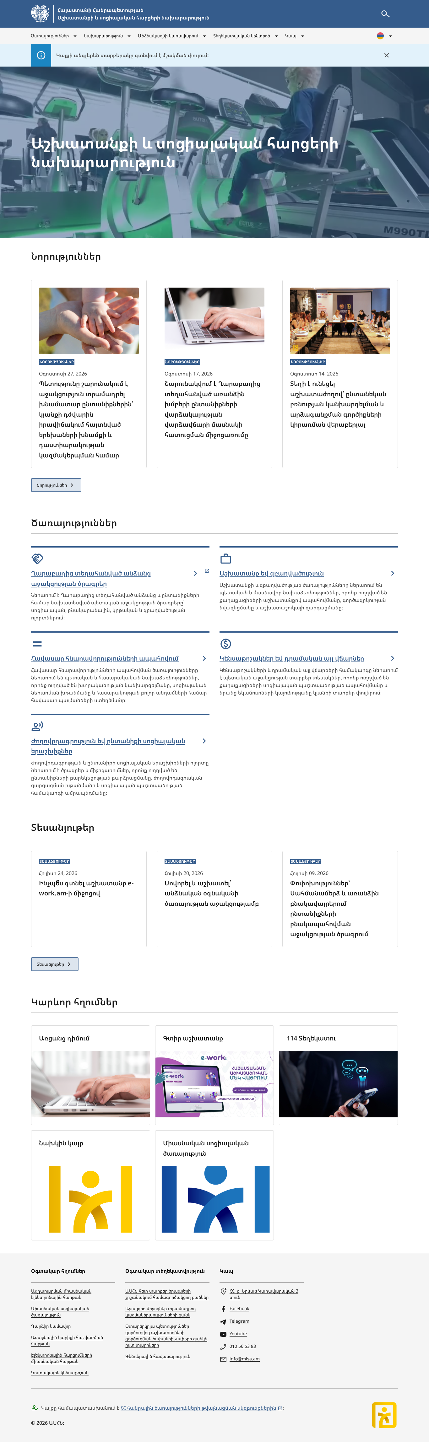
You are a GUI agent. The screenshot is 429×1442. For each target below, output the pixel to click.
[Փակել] (386, 55)
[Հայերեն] (385, 36)
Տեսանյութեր (50, 964)
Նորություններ (52, 485)
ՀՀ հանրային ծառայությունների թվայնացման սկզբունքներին (198, 1407)
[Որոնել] (385, 14)
